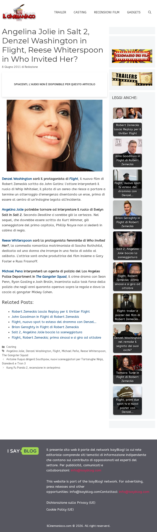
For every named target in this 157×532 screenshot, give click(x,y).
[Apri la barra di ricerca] (149, 12)
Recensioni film (106, 12)
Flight (56, 351)
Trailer (60, 12)
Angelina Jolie (13, 209)
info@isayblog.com (86, 470)
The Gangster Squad (15, 355)
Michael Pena (12, 271)
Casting (80, 12)
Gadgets (134, 12)
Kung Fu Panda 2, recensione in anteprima (33, 367)
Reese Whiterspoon (17, 240)
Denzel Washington (17, 179)
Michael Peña (70, 351)
